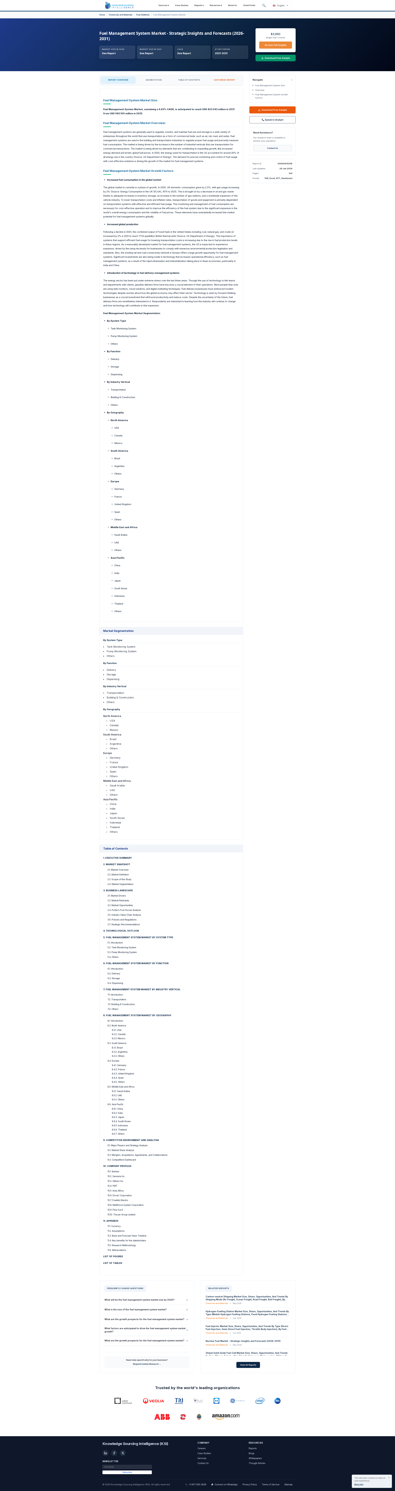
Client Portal (249, 5)
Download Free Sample (274, 110)
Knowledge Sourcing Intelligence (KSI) (135, 1443)
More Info (358, 1484)
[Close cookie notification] (389, 1477)
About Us (232, 5)
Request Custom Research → (147, 1364)
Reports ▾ (199, 5)
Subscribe (127, 1472)
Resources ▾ (216, 5)
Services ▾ (163, 5)
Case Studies (181, 5)
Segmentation (154, 80)
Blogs (251, 1453)
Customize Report (224, 80)
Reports (253, 1448)
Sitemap (288, 1484)
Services (202, 1458)
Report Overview (118, 80)
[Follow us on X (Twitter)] (123, 1453)
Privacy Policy (250, 1484)
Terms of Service (270, 1484)
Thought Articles (257, 1463)
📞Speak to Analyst (272, 119)
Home (102, 14)
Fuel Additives (143, 14)
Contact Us (272, 148)
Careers (202, 1448)
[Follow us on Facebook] (114, 1453)
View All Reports (248, 1365)
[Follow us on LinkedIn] (105, 1453)
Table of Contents (189, 80)
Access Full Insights (276, 45)
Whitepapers (255, 1458)
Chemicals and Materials (120, 14)
